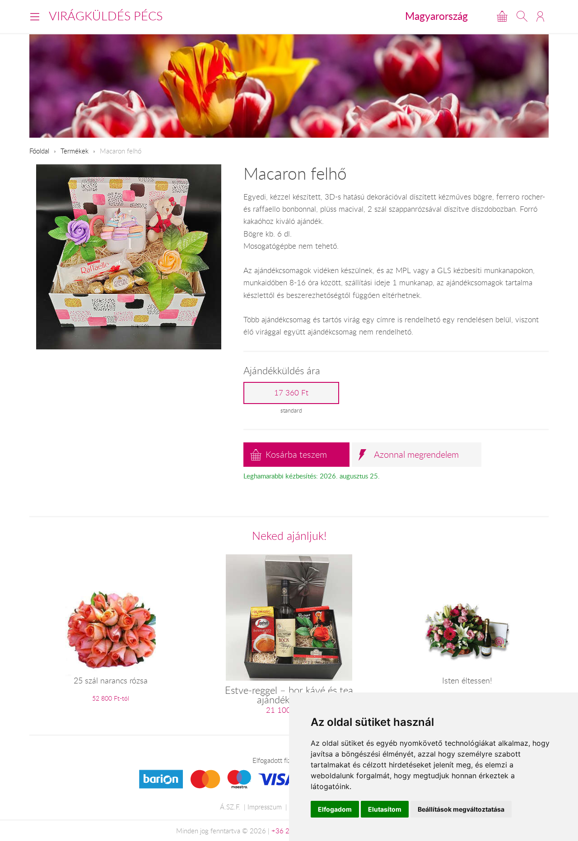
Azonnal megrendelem (416, 454)
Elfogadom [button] (335, 809)
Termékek (75, 150)
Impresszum (264, 806)
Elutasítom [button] (384, 809)
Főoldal (39, 150)
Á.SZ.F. (230, 806)
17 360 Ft (291, 393)
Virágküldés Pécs (106, 16)
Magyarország (436, 16)
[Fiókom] (540, 16)
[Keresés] (522, 16)
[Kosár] (502, 16)
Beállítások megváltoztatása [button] (461, 809)
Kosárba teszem (296, 454)
